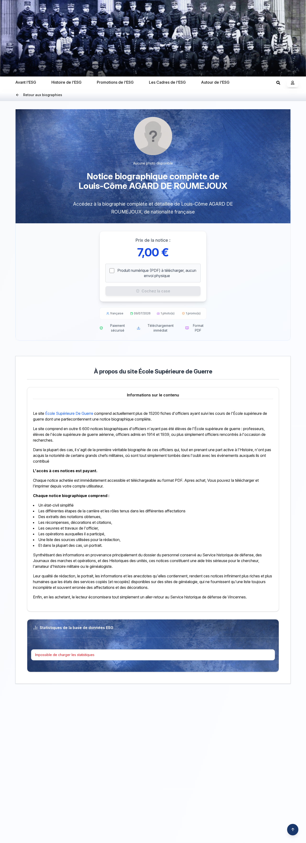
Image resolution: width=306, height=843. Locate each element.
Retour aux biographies (42, 95)
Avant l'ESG (25, 82)
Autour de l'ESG (215, 82)
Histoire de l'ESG (66, 82)
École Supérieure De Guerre (69, 413)
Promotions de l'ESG (115, 82)
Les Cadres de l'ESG (167, 82)
